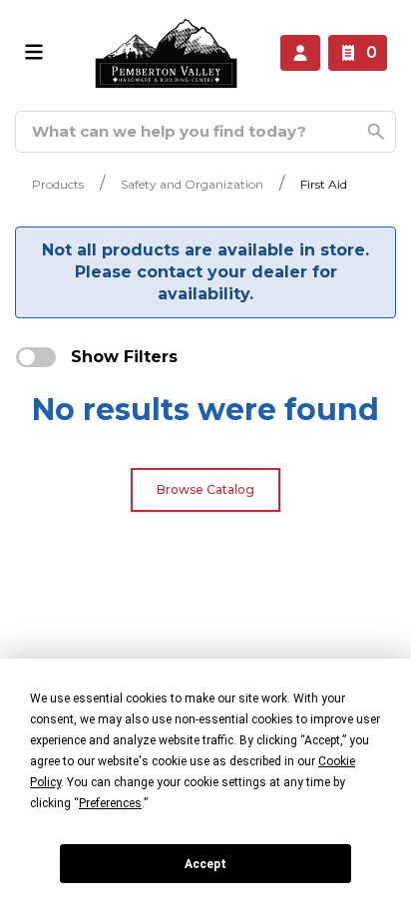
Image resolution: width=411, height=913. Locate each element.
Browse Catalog (205, 489)
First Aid (323, 184)
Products (58, 184)
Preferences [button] (110, 803)
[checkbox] (36, 357)
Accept (205, 864)
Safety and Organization (192, 184)
